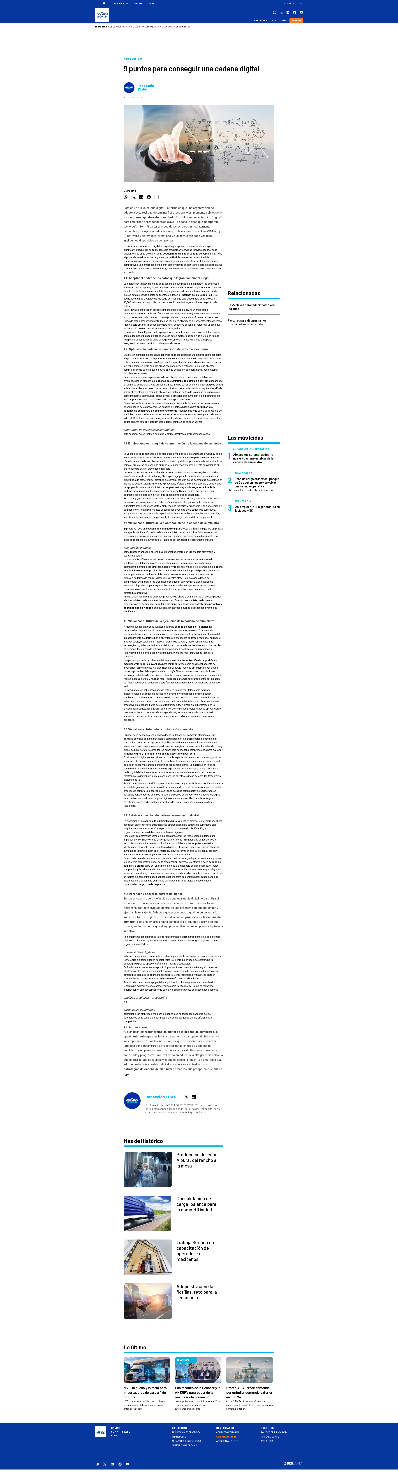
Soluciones (279, 20)
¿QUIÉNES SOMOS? (270, 1437)
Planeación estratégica (186, 1432)
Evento (296, 20)
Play (151, 3)
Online (115, 1428)
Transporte (179, 1437)
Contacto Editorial (227, 1432)
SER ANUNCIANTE (226, 1437)
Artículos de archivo (184, 1445)
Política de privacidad (274, 1432)
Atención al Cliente (227, 1441)
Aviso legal (267, 1441)
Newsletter (121, 3)
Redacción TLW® (146, 87)
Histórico (133, 58)
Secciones (260, 20)
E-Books (139, 3)
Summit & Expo (120, 1432)
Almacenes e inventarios (186, 1441)
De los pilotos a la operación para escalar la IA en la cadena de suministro (150, 27)
